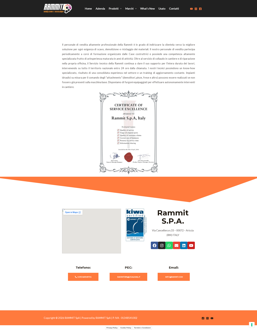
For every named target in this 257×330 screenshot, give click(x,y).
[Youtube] (191, 8)
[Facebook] (200, 8)
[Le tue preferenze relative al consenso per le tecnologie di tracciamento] (252, 325)
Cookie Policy (125, 328)
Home (88, 8)
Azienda (100, 8)
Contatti (174, 8)
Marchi (129, 8)
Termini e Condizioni (142, 328)
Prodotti (114, 8)
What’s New (147, 8)
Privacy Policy (111, 328)
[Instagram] (196, 8)
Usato (162, 8)
